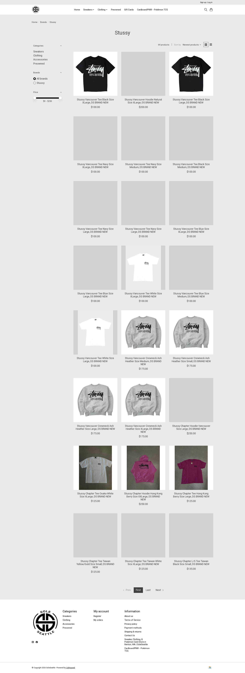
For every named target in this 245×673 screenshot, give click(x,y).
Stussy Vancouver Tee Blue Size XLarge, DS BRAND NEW (191, 230)
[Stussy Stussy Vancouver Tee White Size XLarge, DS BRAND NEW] (143, 268)
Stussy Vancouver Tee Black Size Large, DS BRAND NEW (191, 101)
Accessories (40, 59)
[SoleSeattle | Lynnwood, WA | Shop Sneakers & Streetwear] (36, 9)
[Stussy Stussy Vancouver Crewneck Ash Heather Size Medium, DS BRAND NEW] (143, 332)
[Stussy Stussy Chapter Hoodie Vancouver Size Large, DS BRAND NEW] (191, 400)
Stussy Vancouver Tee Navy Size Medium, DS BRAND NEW (143, 166)
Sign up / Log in (206, 2)
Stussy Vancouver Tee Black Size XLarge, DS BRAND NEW (95, 101)
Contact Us (129, 635)
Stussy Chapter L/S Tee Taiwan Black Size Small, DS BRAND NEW (191, 563)
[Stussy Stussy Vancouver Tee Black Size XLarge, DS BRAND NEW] (95, 74)
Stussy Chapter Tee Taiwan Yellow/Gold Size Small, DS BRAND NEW (95, 564)
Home (77, 9)
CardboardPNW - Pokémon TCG (152, 9)
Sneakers (38, 51)
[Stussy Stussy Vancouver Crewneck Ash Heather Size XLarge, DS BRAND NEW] (143, 400)
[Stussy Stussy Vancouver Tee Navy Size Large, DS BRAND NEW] (95, 203)
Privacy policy (130, 624)
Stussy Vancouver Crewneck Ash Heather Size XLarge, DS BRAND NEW (143, 429)
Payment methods (133, 628)
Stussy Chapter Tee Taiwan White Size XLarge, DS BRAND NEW (143, 563)
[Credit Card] (210, 667)
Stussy (41, 83)
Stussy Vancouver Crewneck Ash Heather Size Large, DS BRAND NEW (95, 427)
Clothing (37, 55)
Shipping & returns (132, 631)
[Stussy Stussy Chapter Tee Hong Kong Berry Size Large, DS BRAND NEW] (191, 468)
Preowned (116, 9)
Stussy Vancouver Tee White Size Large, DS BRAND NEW (95, 360)
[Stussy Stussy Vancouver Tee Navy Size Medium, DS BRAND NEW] (143, 138)
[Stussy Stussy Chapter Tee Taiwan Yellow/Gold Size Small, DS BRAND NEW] (95, 535)
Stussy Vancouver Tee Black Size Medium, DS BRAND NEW (191, 166)
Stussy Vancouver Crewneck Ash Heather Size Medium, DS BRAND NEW (143, 361)
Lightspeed (70, 668)
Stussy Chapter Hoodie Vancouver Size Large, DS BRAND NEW (191, 427)
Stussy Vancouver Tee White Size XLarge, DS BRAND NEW (143, 295)
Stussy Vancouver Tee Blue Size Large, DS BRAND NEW (95, 295)
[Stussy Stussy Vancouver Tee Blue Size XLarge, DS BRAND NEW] (191, 203)
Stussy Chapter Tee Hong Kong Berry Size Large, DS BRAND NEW (191, 495)
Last (148, 590)
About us (128, 616)
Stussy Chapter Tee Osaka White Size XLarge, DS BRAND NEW (95, 495)
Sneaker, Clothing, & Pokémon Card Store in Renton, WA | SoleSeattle (136, 642)
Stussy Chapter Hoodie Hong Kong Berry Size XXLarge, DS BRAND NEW (143, 496)
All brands (42, 78)
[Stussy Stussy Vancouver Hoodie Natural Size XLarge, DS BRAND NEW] (143, 74)
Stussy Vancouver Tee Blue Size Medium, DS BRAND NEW (191, 295)
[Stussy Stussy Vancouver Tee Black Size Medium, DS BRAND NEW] (191, 138)
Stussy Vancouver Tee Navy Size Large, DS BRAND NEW (95, 230)
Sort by (177, 44)
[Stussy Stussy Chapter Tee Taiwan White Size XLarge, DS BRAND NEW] (143, 535)
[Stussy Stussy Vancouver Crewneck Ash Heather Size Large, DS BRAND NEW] (95, 400)
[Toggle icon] (206, 9)
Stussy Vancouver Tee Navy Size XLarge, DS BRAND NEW (95, 166)
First (138, 590)
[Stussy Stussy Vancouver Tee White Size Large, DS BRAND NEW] (95, 332)
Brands (43, 22)
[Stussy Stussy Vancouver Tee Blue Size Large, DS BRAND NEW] (95, 268)
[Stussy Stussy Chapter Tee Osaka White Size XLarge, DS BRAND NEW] (95, 468)
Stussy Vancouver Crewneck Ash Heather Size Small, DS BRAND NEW (191, 360)
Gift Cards (129, 9)
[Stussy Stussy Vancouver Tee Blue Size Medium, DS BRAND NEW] (191, 268)
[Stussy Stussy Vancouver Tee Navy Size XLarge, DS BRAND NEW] (95, 138)
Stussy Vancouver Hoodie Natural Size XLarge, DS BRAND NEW (143, 101)
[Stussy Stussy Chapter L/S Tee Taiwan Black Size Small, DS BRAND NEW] (191, 535)
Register (97, 616)
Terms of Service (132, 620)
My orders (98, 620)
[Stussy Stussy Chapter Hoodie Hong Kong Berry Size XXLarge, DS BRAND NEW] (143, 468)
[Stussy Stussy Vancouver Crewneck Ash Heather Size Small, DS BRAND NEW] (191, 332)
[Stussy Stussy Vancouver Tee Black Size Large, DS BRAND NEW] (191, 74)
